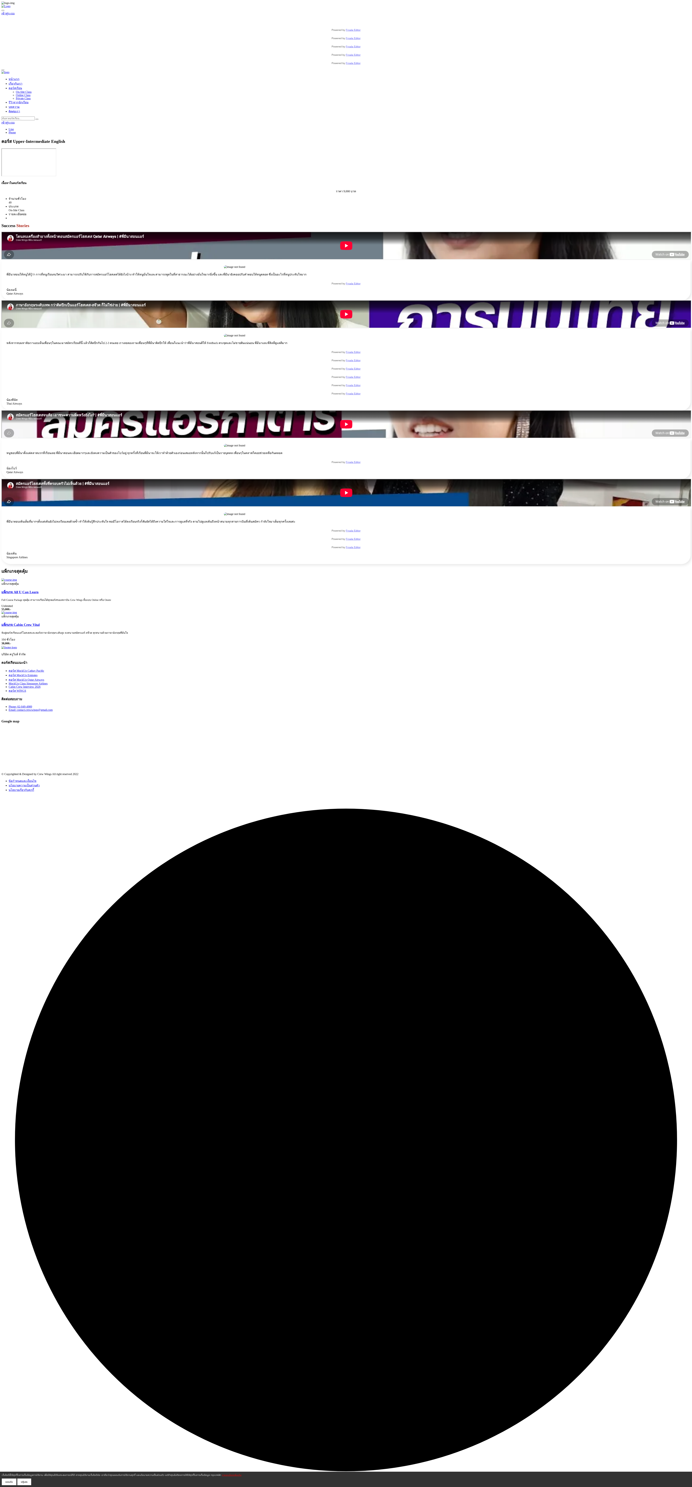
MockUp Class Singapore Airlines (28, 683)
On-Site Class (24, 91)
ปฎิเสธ (24, 1482)
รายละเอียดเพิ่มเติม (231, 1475)
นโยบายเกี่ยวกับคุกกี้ (21, 789)
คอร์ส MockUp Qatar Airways (26, 679)
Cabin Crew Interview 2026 (25, 686)
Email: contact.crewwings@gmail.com (31, 709)
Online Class (23, 95)
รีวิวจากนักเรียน (18, 102)
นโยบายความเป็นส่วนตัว (24, 785)
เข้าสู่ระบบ (8, 13)
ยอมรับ (9, 1482)
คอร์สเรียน (15, 88)
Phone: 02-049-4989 (20, 706)
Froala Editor (353, 29)
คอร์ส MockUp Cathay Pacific (26, 670)
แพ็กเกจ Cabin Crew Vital (20, 625)
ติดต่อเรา (14, 111)
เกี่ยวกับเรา (15, 83)
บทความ (14, 106)
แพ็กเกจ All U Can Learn (20, 592)
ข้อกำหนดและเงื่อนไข (22, 780)
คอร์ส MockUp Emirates (23, 675)
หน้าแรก (14, 79)
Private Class (23, 98)
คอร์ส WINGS (17, 690)
